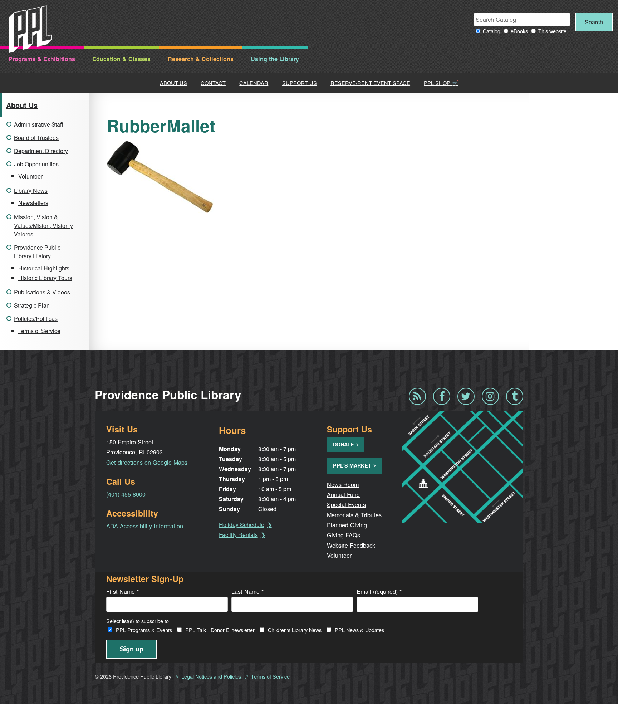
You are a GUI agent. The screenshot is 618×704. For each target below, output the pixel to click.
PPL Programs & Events (144, 630)
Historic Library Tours (45, 278)
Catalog (491, 31)
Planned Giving (347, 524)
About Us (173, 83)
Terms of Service (39, 331)
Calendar (253, 83)
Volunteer (30, 176)
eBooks (519, 31)
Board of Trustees (36, 137)
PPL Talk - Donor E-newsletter (220, 630)
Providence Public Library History (37, 251)
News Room (343, 484)
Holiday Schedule (241, 524)
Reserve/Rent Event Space (370, 83)
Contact (213, 83)
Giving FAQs (343, 535)
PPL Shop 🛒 (441, 83)
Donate (343, 444)
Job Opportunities (36, 164)
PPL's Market (352, 465)
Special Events (346, 504)
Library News (31, 190)
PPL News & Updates (359, 630)
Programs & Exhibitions (42, 59)
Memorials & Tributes (354, 514)
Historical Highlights (43, 268)
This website (552, 31)
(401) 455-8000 (126, 494)
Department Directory (41, 151)
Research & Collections (201, 59)
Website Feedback (351, 545)
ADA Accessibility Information (144, 526)
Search (594, 22)
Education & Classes (121, 59)
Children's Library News (295, 630)
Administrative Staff (38, 124)
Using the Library (275, 59)
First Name (122, 591)
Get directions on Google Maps (146, 462)
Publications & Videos (42, 292)
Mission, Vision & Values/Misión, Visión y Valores (43, 225)
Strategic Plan (32, 305)
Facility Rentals (238, 535)
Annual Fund (343, 494)
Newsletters (33, 203)
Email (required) (379, 591)
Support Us (299, 83)
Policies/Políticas (36, 318)
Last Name (247, 591)
